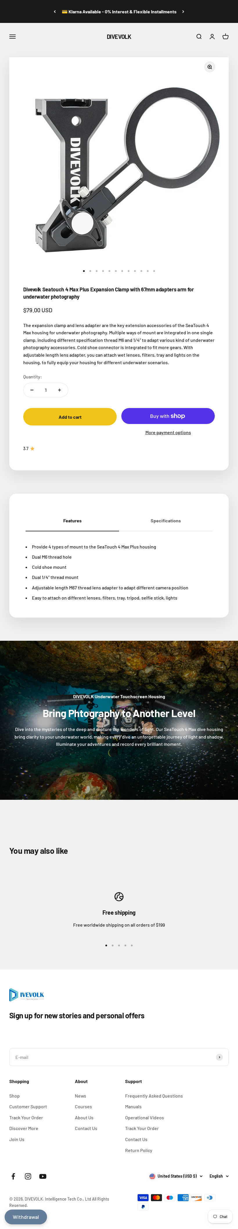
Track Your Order (26, 1117)
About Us (84, 1117)
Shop (14, 1095)
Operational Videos (144, 1117)
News (80, 1095)
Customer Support (28, 1106)
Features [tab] (72, 520)
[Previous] (55, 11)
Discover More (23, 1128)
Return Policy (138, 1150)
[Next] (183, 11)
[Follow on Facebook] (13, 1176)
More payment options (168, 432)
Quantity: (32, 376)
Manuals (133, 1106)
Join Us (16, 1139)
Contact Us (86, 1128)
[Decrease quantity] (32, 390)
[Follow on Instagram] (28, 1176)
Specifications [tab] (166, 520)
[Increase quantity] (59, 390)
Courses (83, 1106)
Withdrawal (26, 1217)
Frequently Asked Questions (154, 1095)
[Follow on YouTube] (43, 1176)
